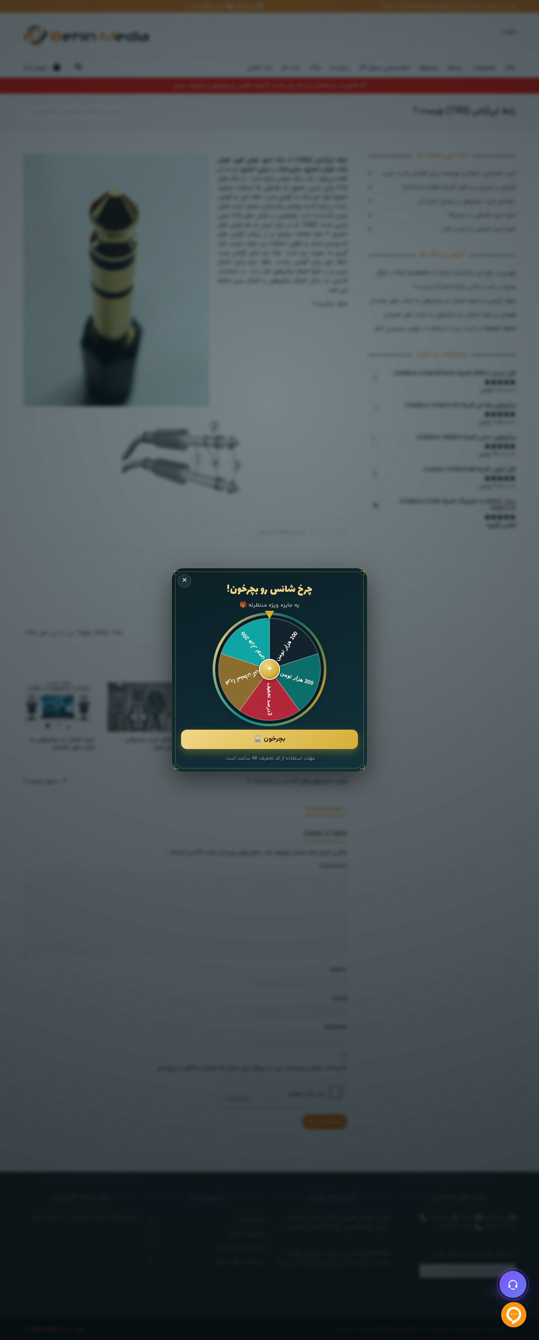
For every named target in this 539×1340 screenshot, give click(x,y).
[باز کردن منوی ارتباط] (512, 1284)
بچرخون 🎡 (269, 739)
